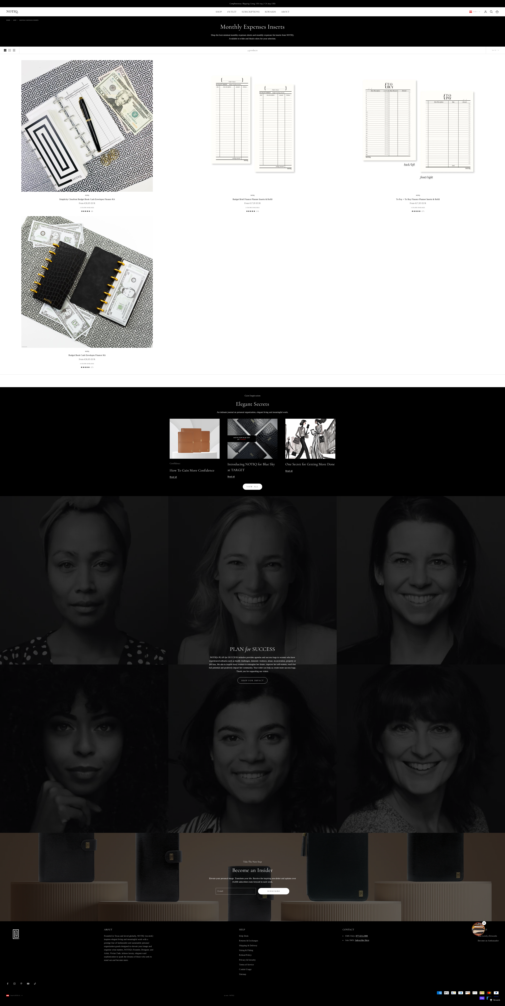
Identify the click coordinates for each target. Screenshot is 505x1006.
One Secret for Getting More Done (310, 464)
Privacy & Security (247, 960)
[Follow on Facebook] (7, 983)
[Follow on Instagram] (14, 983)
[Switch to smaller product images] (9, 50)
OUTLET (231, 11)
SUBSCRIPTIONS (251, 11)
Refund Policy (245, 955)
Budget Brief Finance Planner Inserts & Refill (252, 199)
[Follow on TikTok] (35, 983)
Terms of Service (246, 964)
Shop (14, 20)
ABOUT (285, 11)
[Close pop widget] (484, 923)
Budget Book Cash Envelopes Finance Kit (87, 355)
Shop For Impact (252, 680)
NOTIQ (87, 195)
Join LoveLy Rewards (487, 936)
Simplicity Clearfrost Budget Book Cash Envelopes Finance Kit (87, 199)
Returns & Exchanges (248, 941)
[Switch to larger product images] (5, 50)
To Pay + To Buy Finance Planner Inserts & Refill (418, 199)
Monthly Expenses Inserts (29, 20)
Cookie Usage (245, 969)
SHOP (219, 11)
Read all (173, 477)
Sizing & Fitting (246, 950)
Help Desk (243, 936)
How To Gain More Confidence (192, 470)
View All (252, 486)
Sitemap (242, 974)
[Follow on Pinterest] (21, 983)
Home (8, 20)
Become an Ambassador (488, 941)
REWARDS (270, 11)
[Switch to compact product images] (14, 50)
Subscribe (273, 891)
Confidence (175, 463)
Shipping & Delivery (248, 945)
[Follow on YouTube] (28, 983)
